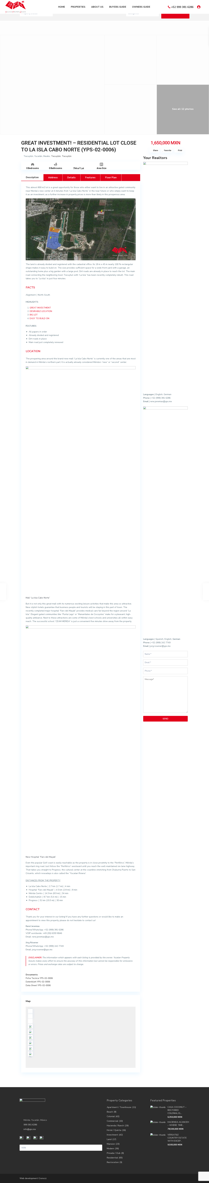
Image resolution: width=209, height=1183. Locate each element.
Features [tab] (90, 177)
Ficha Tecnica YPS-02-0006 (39, 978)
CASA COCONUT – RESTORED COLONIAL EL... (177, 1110)
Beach (110, 1111)
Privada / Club (113, 1153)
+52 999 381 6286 (182, 7)
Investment (112, 1134)
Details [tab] (71, 177)
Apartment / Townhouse (119, 1107)
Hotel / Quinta (114, 1130)
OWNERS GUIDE (141, 6)
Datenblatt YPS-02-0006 (38, 981)
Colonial (111, 1116)
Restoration (113, 1162)
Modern (110, 1148)
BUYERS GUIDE (117, 6)
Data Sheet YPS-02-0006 (38, 985)
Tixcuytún (56, 156)
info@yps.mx (30, 1129)
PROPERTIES (78, 6)
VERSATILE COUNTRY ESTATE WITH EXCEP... (177, 1137)
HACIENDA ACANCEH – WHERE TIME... (178, 1124)
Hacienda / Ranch (115, 1125)
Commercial (112, 1121)
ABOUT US (97, 6)
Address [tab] (53, 177)
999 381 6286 (30, 1124)
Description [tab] (32, 177)
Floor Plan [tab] (111, 177)
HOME (61, 6)
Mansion (111, 1143)
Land (109, 1139)
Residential (112, 1157)
